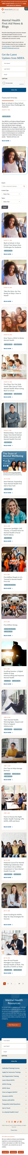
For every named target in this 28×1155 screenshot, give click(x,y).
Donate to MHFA (7, 1096)
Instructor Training (9, 584)
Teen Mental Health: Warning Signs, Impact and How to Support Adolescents (13, 723)
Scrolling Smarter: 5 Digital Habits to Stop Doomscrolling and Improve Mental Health (14, 674)
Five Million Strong (10, 625)
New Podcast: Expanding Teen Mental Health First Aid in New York (13, 484)
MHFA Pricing (6, 1084)
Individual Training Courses (11, 1068)
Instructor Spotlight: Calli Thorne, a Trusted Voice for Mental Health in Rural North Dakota (14, 531)
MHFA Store (6, 1088)
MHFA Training (18, 344)
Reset (4, 207)
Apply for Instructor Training (11, 1072)
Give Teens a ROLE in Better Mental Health (14, 339)
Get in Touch (6, 1108)
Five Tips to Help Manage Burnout (13, 769)
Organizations (18, 729)
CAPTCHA (4, 78)
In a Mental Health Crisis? (10, 1112)
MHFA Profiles (8, 442)
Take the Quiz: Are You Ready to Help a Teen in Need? (12, 293)
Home (3, 12)
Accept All (5, 1152)
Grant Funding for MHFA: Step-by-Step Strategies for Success (14, 917)
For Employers (8, 970)
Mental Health (8, 250)
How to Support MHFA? (9, 1092)
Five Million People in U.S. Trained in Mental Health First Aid (13, 579)
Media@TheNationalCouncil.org (10, 48)
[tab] (8, 100)
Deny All (21, 1152)
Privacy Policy (14, 1130)
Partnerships (17, 874)
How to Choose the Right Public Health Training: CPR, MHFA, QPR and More (14, 819)
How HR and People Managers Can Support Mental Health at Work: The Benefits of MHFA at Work (14, 963)
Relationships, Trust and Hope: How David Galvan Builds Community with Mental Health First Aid (13, 436)
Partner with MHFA (8, 1100)
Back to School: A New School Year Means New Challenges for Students (12, 245)
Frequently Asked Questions (11, 1104)
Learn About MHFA (8, 1080)
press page (7, 46)
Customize (13, 1152)
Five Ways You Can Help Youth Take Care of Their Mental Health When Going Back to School (14, 387)
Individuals (7, 680)
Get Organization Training (10, 1076)
